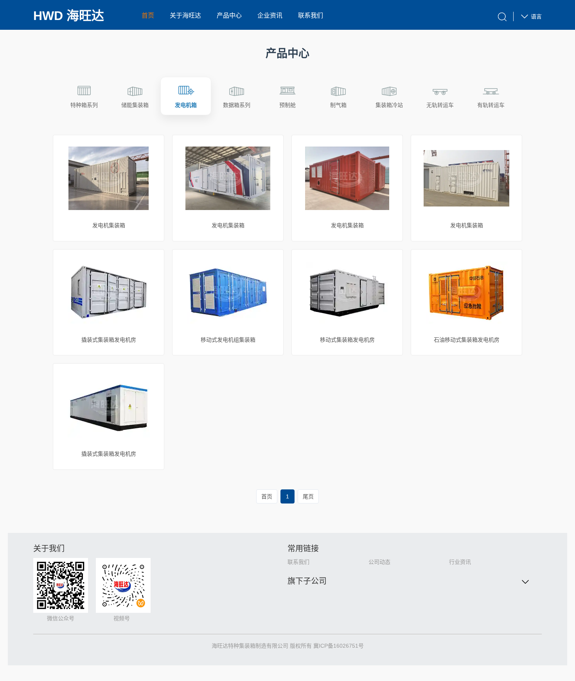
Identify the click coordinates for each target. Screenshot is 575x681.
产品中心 (229, 15)
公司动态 (379, 562)
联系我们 (310, 15)
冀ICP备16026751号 (338, 646)
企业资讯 (269, 15)
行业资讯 (460, 562)
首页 (148, 15)
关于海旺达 (185, 15)
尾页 (308, 496)
